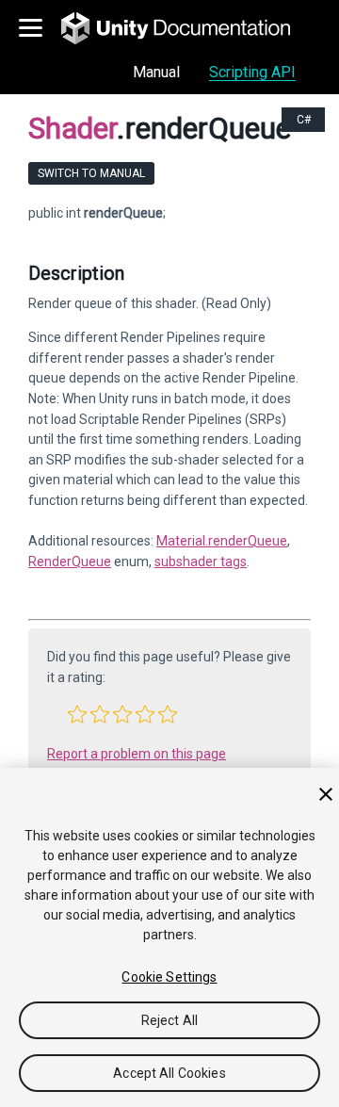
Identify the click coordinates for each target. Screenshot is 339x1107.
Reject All (169, 1020)
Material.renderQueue (221, 540)
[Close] (326, 794)
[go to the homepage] (188, 28)
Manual (156, 72)
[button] (77, 714)
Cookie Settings (169, 977)
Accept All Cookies (169, 1073)
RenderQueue (69, 561)
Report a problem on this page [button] (136, 753)
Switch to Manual (91, 173)
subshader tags (200, 561)
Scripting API (252, 72)
